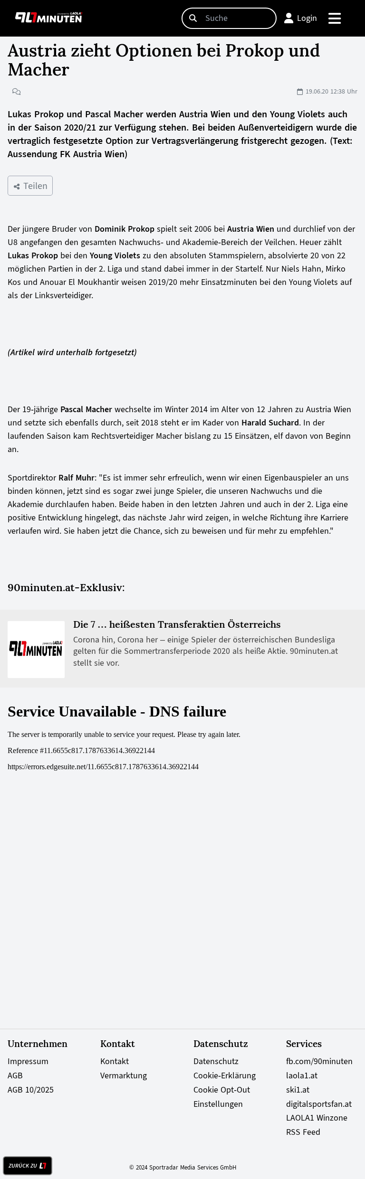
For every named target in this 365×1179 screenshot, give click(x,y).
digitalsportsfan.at (319, 1104)
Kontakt (114, 1061)
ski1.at (297, 1089)
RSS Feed (303, 1132)
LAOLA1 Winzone (316, 1117)
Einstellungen (218, 1104)
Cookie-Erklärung (224, 1075)
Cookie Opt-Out (221, 1089)
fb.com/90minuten (319, 1061)
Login (307, 18)
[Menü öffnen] (335, 18)
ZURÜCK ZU (23, 1165)
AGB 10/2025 (31, 1089)
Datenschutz (216, 1061)
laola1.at (301, 1075)
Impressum (28, 1061)
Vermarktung (123, 1075)
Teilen (34, 185)
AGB (15, 1075)
